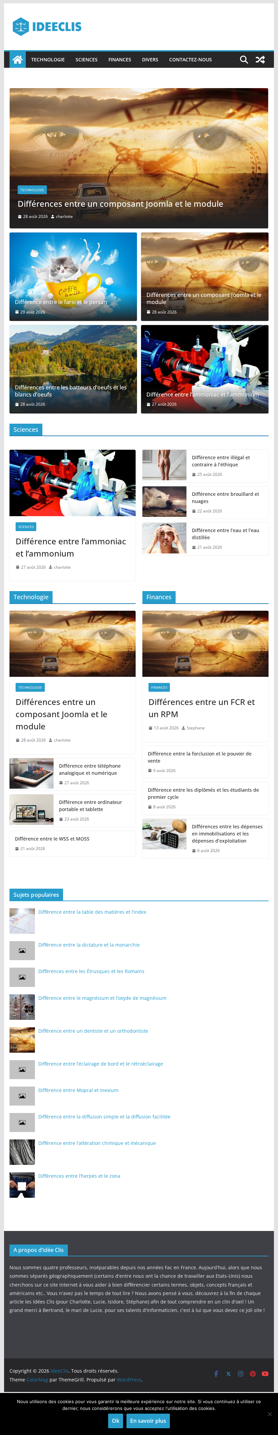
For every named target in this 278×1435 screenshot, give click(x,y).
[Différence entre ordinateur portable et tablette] (31, 810)
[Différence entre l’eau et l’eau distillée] (164, 539)
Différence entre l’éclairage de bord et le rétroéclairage (100, 1063)
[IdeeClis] (17, 60)
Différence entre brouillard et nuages (225, 497)
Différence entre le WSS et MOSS (52, 838)
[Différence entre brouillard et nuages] (164, 502)
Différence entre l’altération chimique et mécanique (97, 1143)
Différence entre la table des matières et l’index (92, 912)
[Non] (269, 1414)
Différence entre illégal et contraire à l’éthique (221, 461)
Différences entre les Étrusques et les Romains (91, 971)
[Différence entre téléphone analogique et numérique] (31, 774)
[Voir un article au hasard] (260, 60)
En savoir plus (148, 1420)
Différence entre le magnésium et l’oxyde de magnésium (102, 998)
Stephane (196, 728)
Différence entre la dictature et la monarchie (89, 945)
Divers (150, 59)
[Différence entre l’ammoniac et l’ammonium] (205, 369)
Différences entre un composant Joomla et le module (120, 203)
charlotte (64, 216)
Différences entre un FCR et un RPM (201, 708)
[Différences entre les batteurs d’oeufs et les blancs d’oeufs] (73, 369)
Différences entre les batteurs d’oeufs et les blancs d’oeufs (71, 391)
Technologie (48, 59)
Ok (115, 1420)
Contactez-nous (190, 59)
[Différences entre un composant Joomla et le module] (138, 93)
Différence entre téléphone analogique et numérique (90, 769)
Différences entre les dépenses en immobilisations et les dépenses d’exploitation (227, 833)
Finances (119, 59)
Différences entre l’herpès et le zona (79, 1176)
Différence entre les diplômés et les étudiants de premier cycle (203, 793)
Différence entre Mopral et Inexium (78, 1090)
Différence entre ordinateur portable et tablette (90, 805)
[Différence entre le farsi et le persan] (73, 277)
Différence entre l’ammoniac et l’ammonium (202, 394)
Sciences (87, 59)
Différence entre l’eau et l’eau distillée (225, 534)
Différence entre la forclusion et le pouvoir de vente (200, 757)
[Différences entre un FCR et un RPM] (205, 644)
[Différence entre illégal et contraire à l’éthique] (164, 466)
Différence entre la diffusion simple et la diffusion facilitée (104, 1116)
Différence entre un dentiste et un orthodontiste (93, 1031)
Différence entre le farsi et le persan (61, 302)
